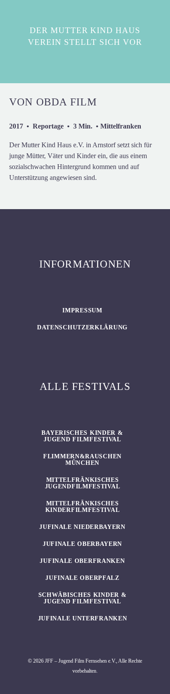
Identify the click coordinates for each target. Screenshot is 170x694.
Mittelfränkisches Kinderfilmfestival (82, 506)
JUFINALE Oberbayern (82, 544)
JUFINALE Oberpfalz (82, 578)
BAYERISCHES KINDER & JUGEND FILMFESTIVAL (82, 436)
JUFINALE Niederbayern (82, 527)
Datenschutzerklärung (82, 327)
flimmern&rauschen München (82, 459)
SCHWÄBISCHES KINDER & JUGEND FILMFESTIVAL (82, 598)
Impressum (82, 310)
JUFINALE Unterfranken (82, 618)
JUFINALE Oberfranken (82, 561)
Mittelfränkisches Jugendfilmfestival (82, 483)
